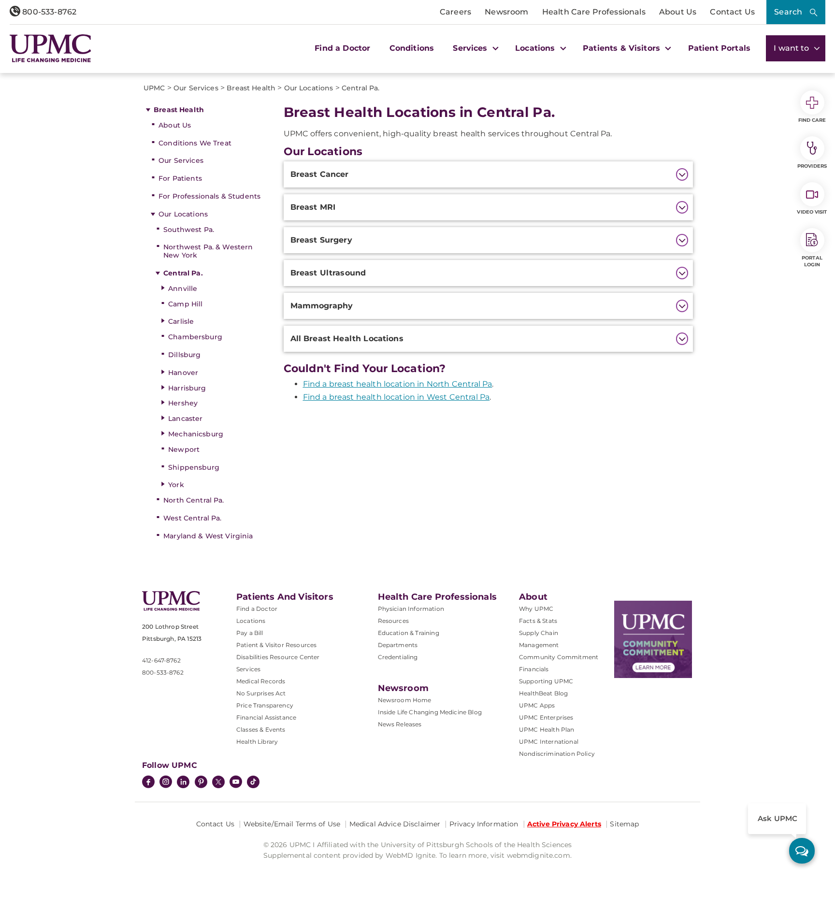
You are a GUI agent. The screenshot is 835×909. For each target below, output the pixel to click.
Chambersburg (195, 336)
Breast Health (179, 109)
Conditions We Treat (194, 143)
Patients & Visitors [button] (622, 48)
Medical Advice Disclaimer (395, 824)
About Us (677, 11)
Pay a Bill (249, 632)
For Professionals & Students (209, 196)
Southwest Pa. (188, 229)
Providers (812, 166)
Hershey (183, 403)
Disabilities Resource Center (277, 657)
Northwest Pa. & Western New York (208, 251)
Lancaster (185, 418)
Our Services (180, 160)
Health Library (257, 741)
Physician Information (411, 608)
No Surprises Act (261, 693)
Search (788, 11)
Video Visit (812, 212)
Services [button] (471, 48)
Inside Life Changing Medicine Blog (430, 712)
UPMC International (548, 741)
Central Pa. (183, 273)
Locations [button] (536, 48)
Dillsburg (184, 354)
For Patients (180, 178)
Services (248, 669)
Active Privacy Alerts (564, 824)
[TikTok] (253, 782)
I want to (792, 48)
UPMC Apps (537, 705)
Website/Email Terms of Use (292, 824)
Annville (182, 288)
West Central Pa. (192, 518)
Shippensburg (193, 467)
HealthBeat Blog (543, 693)
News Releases (400, 724)
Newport (184, 449)
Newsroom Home (405, 700)
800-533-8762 (48, 11)
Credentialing (398, 657)
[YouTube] (236, 783)
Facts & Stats (538, 620)
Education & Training (408, 632)
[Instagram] (165, 783)
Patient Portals (719, 48)
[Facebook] (148, 783)
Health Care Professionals (594, 11)
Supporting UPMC (546, 681)
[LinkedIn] (183, 783)
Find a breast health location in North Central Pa (397, 384)
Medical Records (260, 681)
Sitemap (624, 824)
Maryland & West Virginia (208, 536)
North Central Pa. (193, 500)
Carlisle (181, 321)
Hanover (183, 372)
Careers (455, 11)
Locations (250, 620)
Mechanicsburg (195, 434)
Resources (393, 620)
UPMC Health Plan (547, 729)
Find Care (812, 120)
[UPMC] (50, 48)
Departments (398, 645)
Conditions (411, 48)
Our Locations (183, 214)
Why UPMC (536, 608)
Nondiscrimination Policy (557, 753)
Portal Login (812, 261)
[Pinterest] (201, 783)
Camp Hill (185, 304)
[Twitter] (218, 782)
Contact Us (732, 11)
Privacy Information (483, 824)
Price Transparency (264, 705)
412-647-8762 (161, 660)
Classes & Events (261, 729)
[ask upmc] (802, 851)
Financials (534, 669)
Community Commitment (558, 657)
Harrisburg (187, 388)
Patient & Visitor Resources (276, 645)
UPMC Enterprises (546, 717)
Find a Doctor (342, 48)
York (176, 484)
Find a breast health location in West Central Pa (396, 397)
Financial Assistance (266, 717)
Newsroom (506, 11)
